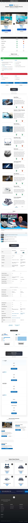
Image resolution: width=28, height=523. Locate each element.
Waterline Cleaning (3, 41)
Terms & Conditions (21, 521)
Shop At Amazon (14, 368)
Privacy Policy (25, 521)
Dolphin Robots (2, 507)
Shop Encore (21, 82)
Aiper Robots (2, 510)
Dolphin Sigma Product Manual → (11, 325)
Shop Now (6, 30)
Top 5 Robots (20, 507)
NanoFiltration (3, 43)
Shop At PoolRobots (14, 391)
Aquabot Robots (2, 508)
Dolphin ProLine (6, 69)
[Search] (26, 1)
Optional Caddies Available (15, 313)
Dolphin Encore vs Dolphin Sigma (16, 317)
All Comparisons (12, 507)
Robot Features (12, 508)
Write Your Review (21, 343)
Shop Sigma (7, 82)
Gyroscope (3, 65)
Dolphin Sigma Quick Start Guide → (17, 325)
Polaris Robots (2, 509)
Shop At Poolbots (14, 380)
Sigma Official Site (14, 315)
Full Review (7, 85)
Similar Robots (14, 413)
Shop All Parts (7, 448)
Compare (4, 2)
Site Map (2, 517)
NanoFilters (5, 66)
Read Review (6, 32)
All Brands (2, 511)
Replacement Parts (21, 508)
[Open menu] (1, 1)
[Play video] (14, 221)
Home (1, 2)
